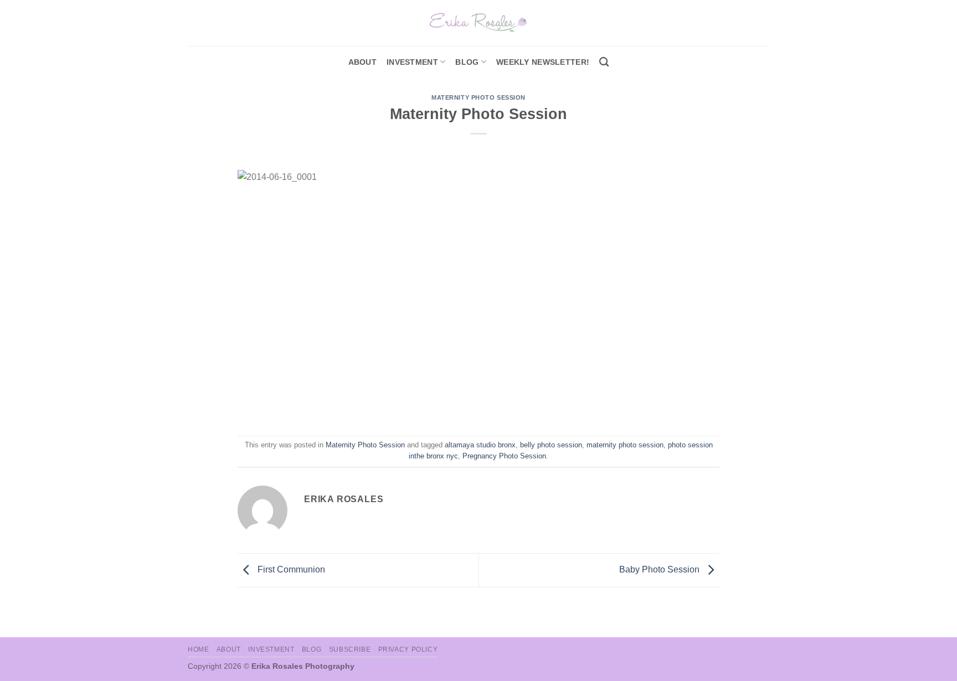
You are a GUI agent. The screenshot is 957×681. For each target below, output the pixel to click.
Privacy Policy (408, 649)
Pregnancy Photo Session (504, 456)
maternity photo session (624, 445)
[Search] (604, 62)
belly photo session (551, 445)
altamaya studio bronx (480, 445)
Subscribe (350, 649)
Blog (466, 62)
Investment (271, 649)
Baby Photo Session (660, 569)
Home (198, 649)
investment (412, 62)
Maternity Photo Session (478, 97)
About (362, 62)
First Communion (290, 569)
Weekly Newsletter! (542, 62)
